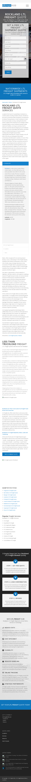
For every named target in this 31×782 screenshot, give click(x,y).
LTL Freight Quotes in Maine (15, 335)
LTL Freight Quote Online (21, 778)
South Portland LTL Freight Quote (12, 501)
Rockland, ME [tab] (7, 163)
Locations (4, 733)
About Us (4, 738)
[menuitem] (26, 5)
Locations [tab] (6, 248)
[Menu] (26, 5)
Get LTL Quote (5, 741)
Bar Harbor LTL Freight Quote (11, 492)
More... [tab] (6, 252)
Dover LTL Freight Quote (9, 510)
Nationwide (5, 102)
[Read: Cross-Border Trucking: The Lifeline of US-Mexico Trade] (3, 756)
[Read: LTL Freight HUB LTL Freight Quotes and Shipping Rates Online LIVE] (3, 764)
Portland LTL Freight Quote (10, 499)
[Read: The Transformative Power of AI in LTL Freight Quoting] (3, 760)
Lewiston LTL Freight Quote (10, 497)
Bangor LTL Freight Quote (10, 495)
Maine (10, 102)
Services (4, 736)
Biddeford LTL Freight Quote (10, 503)
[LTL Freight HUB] (12, 5)
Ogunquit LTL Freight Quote (10, 508)
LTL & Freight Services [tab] (9, 245)
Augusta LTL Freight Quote (10, 490)
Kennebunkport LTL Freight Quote (12, 505)
